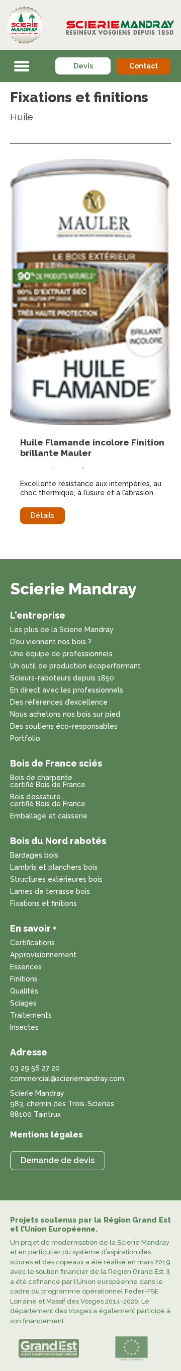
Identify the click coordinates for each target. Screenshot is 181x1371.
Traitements (31, 1015)
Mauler (97, 465)
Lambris (69, 465)
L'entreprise (37, 615)
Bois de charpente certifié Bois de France (47, 781)
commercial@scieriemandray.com (67, 1079)
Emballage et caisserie (48, 816)
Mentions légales (46, 1134)
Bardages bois (34, 855)
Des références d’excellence (59, 702)
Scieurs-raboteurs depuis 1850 (62, 678)
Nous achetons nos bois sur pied (65, 714)
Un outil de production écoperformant (75, 666)
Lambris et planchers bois (54, 867)
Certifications (32, 943)
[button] (21, 65)
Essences (26, 967)
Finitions (24, 979)
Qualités (24, 991)
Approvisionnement (43, 955)
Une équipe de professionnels (61, 654)
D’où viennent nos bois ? (51, 642)
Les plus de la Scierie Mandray (62, 630)
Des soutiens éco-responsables (64, 726)
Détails (42, 515)
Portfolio (25, 738)
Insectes (24, 1027)
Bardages (36, 465)
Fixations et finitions (43, 903)
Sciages (23, 1003)
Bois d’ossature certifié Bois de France (47, 800)
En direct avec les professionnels (66, 690)
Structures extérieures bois (56, 879)
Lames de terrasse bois (50, 891)
